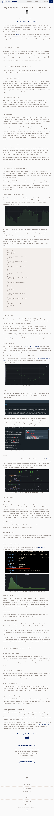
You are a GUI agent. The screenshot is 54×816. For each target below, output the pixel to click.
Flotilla (17, 34)
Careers (46, 1)
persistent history (35, 525)
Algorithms (36, 1)
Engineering (29, 1)
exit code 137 (41, 547)
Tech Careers (27, 788)
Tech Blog (27, 785)
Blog (51, 1)
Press (27, 798)
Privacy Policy (27, 804)
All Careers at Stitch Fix (27, 761)
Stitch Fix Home (27, 791)
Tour (41, 1)
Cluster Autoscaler (12, 198)
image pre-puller (7, 338)
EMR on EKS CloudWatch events (31, 346)
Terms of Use (27, 801)
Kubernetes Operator (43, 724)
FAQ (27, 794)
